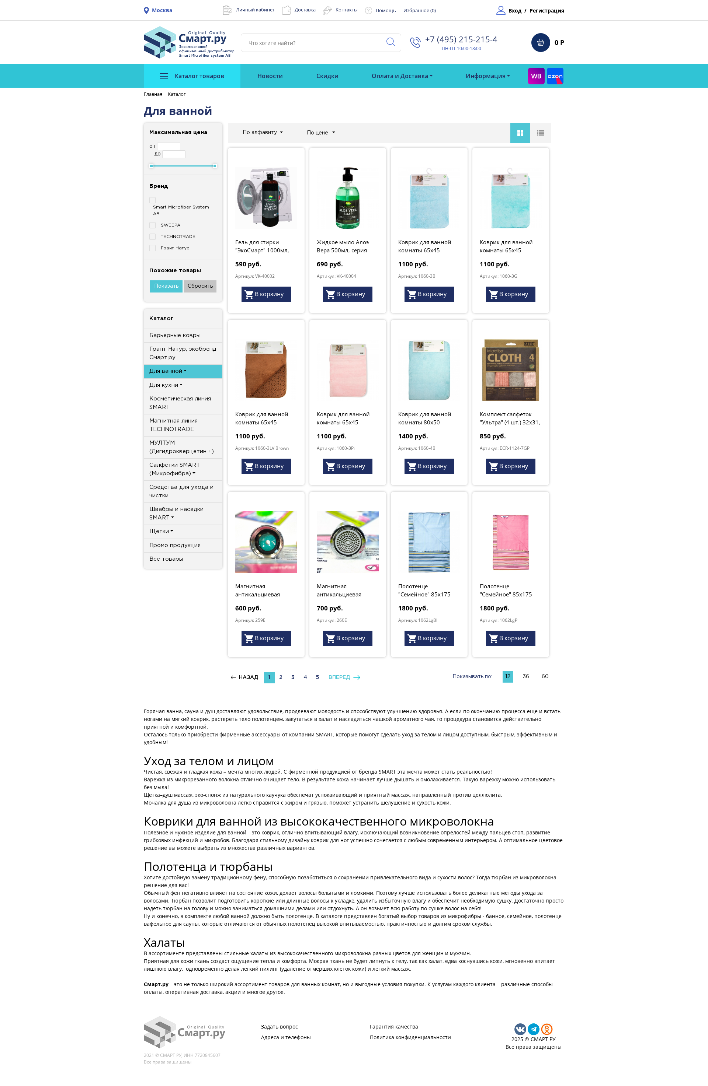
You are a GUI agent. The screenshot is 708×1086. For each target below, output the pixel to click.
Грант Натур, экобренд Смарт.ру (182, 353)
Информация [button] (486, 76)
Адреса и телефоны (286, 1037)
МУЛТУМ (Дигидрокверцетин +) (181, 447)
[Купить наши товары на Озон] (555, 76)
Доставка (305, 9)
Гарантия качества (394, 1026)
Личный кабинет (255, 9)
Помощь (386, 10)
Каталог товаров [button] (198, 76)
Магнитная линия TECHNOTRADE (173, 425)
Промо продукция (175, 545)
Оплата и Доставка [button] (400, 76)
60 (545, 677)
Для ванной (165, 371)
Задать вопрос (279, 1026)
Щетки (159, 531)
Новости (270, 76)
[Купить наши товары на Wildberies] (536, 76)
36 (526, 677)
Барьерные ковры (175, 335)
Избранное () (419, 10)
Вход (515, 10)
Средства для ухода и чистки (181, 491)
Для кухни (163, 385)
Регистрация (547, 10)
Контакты (347, 9)
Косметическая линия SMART (180, 403)
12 (507, 677)
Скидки (327, 76)
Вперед (341, 677)
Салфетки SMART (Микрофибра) (174, 469)
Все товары (166, 559)
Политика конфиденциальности (410, 1037)
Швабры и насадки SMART (176, 513)
